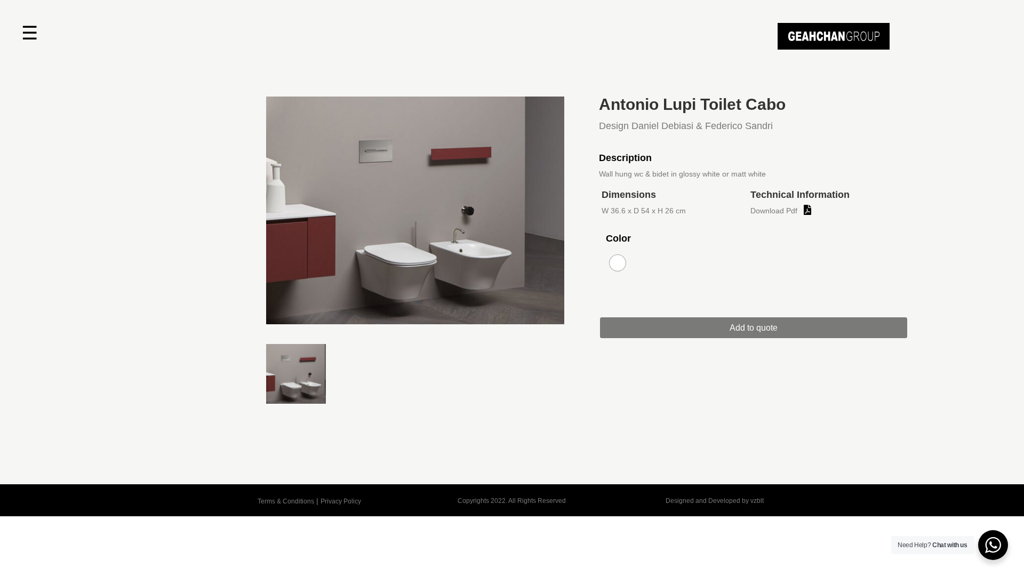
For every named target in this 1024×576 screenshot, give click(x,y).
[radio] (618, 263)
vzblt (757, 501)
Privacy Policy (341, 501)
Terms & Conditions (286, 501)
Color (618, 238)
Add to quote (754, 327)
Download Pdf (773, 210)
